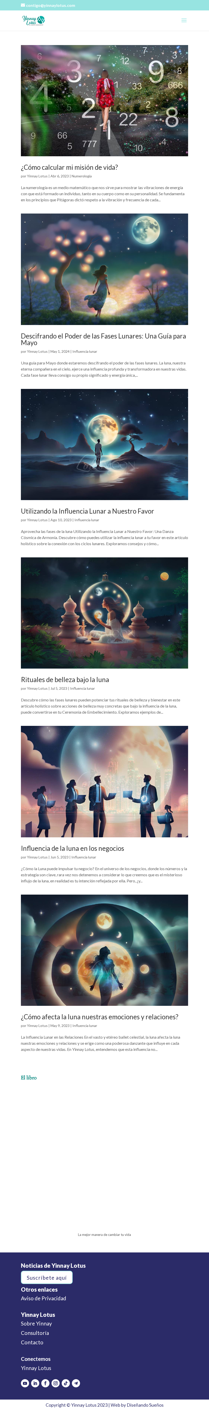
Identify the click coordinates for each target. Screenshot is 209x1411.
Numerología (82, 176)
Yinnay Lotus (37, 176)
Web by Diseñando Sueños (137, 1405)
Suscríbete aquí (47, 1277)
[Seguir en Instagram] (55, 1383)
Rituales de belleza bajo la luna (65, 679)
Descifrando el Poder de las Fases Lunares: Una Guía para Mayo (103, 339)
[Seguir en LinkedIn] (35, 1383)
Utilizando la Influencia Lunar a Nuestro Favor (87, 511)
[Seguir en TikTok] (66, 1383)
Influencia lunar (84, 351)
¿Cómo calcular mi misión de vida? (69, 167)
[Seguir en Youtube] (25, 1383)
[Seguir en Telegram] (76, 1383)
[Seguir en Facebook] (45, 1383)
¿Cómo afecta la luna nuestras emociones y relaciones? (99, 1017)
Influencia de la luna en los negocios (72, 848)
